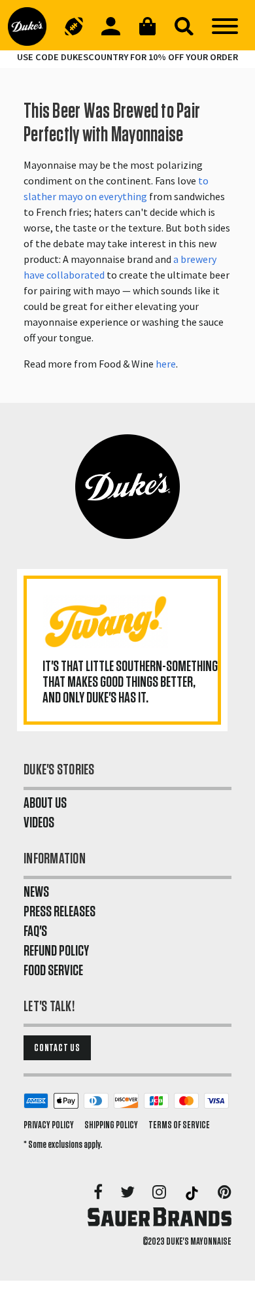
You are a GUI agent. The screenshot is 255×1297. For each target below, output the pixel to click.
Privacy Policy (49, 1125)
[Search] (183, 26)
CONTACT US (57, 1048)
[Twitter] (128, 1193)
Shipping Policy (111, 1125)
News (36, 892)
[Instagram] (160, 1193)
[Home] (32, 26)
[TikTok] (193, 1193)
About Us (45, 803)
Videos (39, 823)
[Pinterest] (224, 1193)
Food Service (53, 970)
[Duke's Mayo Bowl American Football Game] (74, 26)
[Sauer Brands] (159, 1216)
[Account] (110, 26)
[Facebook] (99, 1193)
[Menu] (225, 26)
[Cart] (147, 26)
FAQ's (35, 931)
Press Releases (59, 912)
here (166, 363)
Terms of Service (179, 1125)
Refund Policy (56, 951)
